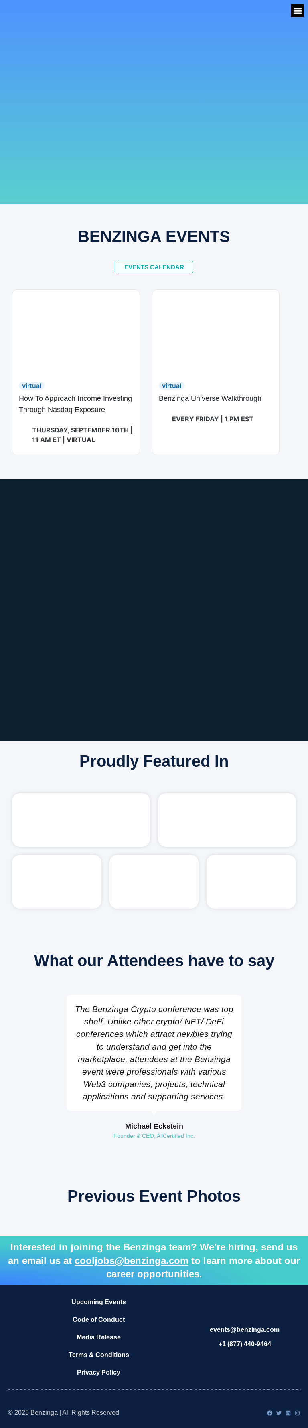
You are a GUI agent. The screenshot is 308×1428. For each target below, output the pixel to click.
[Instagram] (297, 1413)
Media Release (99, 1337)
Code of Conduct (99, 1319)
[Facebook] (269, 1413)
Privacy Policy (98, 1372)
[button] (297, 10)
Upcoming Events (98, 1302)
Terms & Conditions (99, 1354)
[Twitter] (279, 1413)
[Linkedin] (288, 1413)
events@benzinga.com (245, 1329)
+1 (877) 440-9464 (245, 1344)
